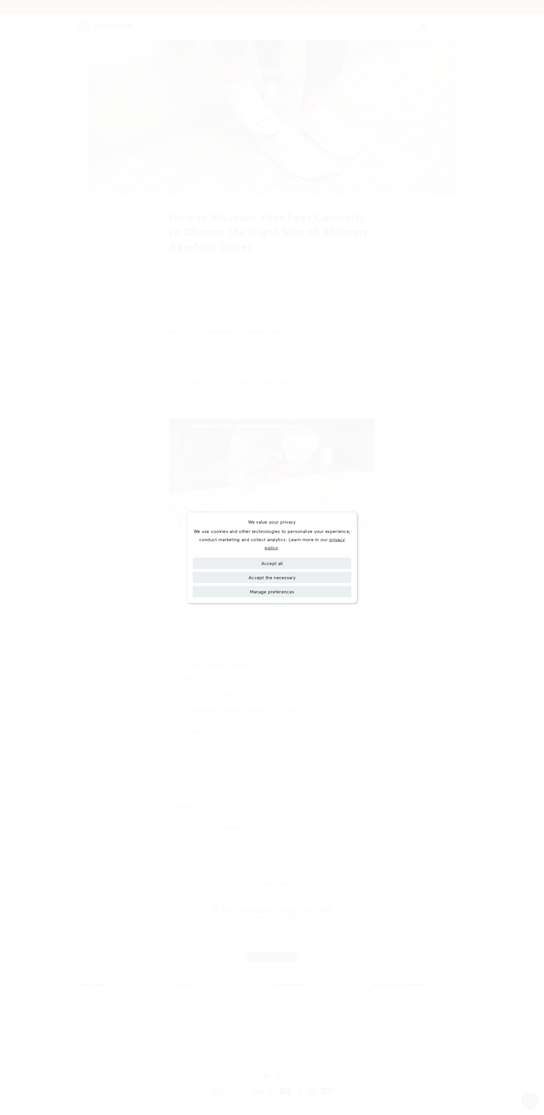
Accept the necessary (272, 577)
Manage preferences (272, 591)
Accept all (272, 563)
